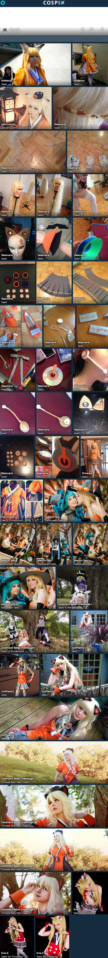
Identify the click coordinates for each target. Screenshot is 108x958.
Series (82, 29)
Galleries (91, 29)
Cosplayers (102, 29)
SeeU (15, 30)
